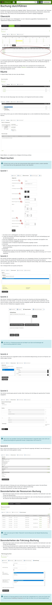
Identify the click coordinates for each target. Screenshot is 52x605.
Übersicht (23, 67)
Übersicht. (31, 165)
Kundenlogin (46, 2)
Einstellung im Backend (16, 598)
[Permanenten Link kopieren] (41, 2)
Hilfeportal (7, 2)
